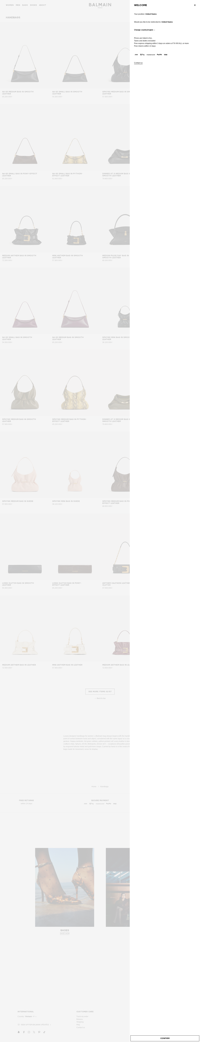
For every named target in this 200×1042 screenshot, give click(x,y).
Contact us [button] (138, 63)
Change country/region (143, 30)
